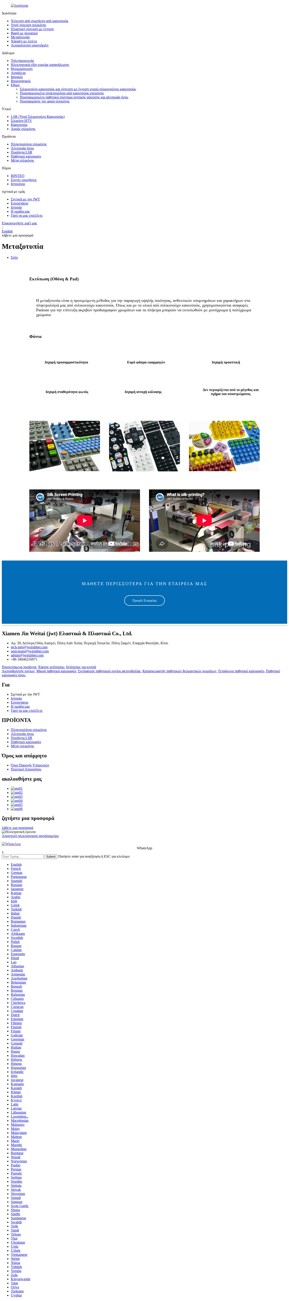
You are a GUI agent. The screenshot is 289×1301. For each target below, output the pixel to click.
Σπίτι (14, 257)
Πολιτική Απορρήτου (26, 769)
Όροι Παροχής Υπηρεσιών (30, 765)
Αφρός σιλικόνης (23, 129)
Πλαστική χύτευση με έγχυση (32, 29)
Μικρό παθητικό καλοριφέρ (56, 671)
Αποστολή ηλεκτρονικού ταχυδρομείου (30, 836)
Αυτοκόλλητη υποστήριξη (29, 45)
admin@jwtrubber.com (27, 655)
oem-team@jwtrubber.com (30, 651)
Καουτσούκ (19, 125)
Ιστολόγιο (18, 184)
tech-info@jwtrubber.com (29, 647)
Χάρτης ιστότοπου (51, 667)
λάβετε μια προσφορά (17, 828)
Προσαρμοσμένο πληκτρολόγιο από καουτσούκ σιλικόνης (62, 93)
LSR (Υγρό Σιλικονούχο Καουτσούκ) (38, 117)
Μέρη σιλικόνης (22, 160)
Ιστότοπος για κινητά (81, 667)
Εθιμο (15, 85)
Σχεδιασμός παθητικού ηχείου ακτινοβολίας (109, 671)
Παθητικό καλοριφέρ (26, 156)
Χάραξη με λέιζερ (24, 41)
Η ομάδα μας (20, 211)
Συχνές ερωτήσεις (24, 180)
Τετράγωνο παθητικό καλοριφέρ (241, 671)
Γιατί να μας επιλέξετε (27, 215)
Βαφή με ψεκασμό (24, 33)
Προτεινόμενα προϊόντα (19, 667)
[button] (144, 600)
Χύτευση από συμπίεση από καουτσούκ (39, 21)
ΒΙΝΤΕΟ (17, 176)
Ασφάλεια (18, 73)
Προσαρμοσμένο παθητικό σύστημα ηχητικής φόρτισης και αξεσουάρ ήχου (74, 97)
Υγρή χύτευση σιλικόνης (28, 25)
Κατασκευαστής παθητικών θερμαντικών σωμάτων (179, 671)
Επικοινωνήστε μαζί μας (19, 223)
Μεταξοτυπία (20, 37)
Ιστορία (16, 207)
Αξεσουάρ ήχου (22, 148)
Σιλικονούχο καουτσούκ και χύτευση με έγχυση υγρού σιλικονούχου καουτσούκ (78, 89)
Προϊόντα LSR (21, 152)
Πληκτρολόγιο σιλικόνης (29, 144)
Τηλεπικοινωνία (22, 61)
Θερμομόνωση (22, 69)
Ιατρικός (17, 77)
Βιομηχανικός (21, 81)
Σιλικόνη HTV (21, 121)
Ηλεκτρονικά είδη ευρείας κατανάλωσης (40, 65)
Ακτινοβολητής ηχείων (18, 671)
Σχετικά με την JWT (25, 199)
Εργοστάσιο (19, 203)
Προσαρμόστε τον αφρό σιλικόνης (45, 101)
